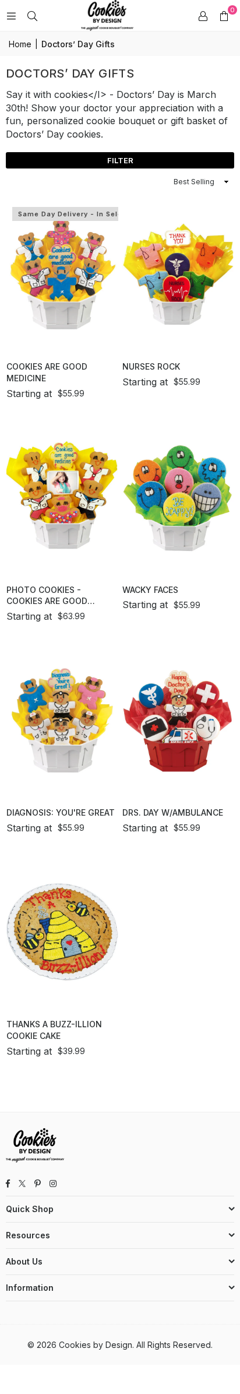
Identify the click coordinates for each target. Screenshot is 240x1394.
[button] (223, 15)
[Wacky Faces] (178, 497)
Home (20, 44)
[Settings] (202, 15)
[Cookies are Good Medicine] (62, 273)
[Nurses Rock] (178, 273)
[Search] (32, 16)
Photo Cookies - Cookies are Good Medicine (46, 596)
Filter (120, 160)
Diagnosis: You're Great (60, 812)
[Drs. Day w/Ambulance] (178, 719)
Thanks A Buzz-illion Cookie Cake (54, 1030)
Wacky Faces (150, 590)
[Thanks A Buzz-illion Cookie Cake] (62, 931)
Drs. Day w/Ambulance (172, 812)
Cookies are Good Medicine (46, 372)
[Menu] (11, 16)
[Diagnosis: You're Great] (62, 719)
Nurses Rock (151, 366)
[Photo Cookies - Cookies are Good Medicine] (62, 497)
